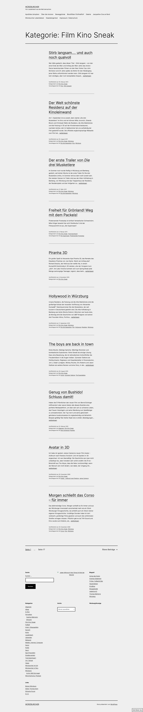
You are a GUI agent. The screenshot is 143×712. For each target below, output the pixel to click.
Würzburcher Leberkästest (34, 18)
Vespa (27, 663)
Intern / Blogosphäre (31, 627)
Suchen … (28, 576)
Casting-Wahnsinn (32, 617)
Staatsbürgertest (52, 18)
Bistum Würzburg (30, 686)
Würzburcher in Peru (31, 668)
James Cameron (84, 478)
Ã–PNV (27, 612)
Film (73, 327)
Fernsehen (28, 614)
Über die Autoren (47, 14)
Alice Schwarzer (65, 430)
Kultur (27, 632)
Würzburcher (32, 7)
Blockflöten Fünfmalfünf (75, 14)
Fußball (27, 625)
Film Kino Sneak (62, 84)
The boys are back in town (71, 344)
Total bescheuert (73, 234)
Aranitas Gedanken (95, 578)
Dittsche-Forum (30, 691)
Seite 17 (41, 549)
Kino (62, 86)
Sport (27, 650)
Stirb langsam (68, 86)
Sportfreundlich (30, 653)
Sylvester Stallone (70, 375)
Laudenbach (29, 635)
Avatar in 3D (59, 447)
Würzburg (71, 141)
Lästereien (28, 637)
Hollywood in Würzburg (68, 296)
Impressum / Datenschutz (69, 18)
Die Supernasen (65, 236)
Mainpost (28, 640)
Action (62, 375)
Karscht (27, 630)
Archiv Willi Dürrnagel (33, 673)
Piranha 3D (58, 252)
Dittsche (29, 619)
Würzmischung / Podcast (33, 676)
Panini (27, 645)
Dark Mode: (136, 710)
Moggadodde (93, 589)
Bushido (72, 430)
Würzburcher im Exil (31, 665)
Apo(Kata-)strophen (32, 14)
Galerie (88, 14)
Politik (27, 648)
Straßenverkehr (30, 655)
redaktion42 (93, 591)
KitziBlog (92, 586)
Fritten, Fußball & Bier (96, 581)
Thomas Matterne (95, 594)
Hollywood (78, 327)
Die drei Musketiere (66, 143)
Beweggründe (60, 14)
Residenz (84, 327)
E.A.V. (27, 694)
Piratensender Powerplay (77, 236)
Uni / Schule (29, 660)
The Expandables (80, 375)
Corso (62, 531)
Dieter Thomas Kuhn (31, 689)
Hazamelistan (93, 584)
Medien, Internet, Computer (34, 642)
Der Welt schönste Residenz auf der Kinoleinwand (64, 107)
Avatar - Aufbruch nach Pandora (70, 478)
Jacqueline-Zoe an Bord (101, 14)
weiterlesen (87, 76)
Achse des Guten (94, 576)
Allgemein (61, 428)
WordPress (114, 704)
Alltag (27, 609)
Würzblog (92, 596)
